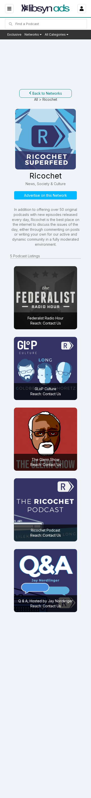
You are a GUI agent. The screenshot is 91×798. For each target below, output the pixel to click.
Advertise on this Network (45, 195)
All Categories (55, 34)
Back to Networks (46, 93)
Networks (32, 34)
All (36, 99)
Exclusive (14, 34)
